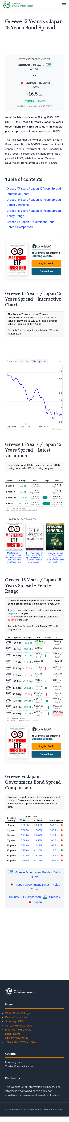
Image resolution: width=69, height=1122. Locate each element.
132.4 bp (55, 830)
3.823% (38, 855)
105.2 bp (55, 845)
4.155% (25, 850)
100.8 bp (55, 840)
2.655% (38, 840)
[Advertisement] (34, 44)
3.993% (25, 845)
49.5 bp (55, 855)
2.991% (25, 825)
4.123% (38, 860)
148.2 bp (55, 825)
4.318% (25, 855)
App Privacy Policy (16, 1037)
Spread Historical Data (18, 1025)
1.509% (38, 825)
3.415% (25, 835)
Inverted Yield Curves (18, 1029)
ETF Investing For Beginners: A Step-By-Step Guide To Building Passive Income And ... (34, 557)
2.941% (38, 845)
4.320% (38, 850)
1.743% (38, 830)
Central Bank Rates (16, 1017)
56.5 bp (55, 860)
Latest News (12, 1033)
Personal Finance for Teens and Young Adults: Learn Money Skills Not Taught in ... (55, 557)
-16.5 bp (55, 850)
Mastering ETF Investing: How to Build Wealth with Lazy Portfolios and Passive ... (14, 557)
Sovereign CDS (14, 1021)
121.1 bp (55, 835)
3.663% (25, 840)
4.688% (25, 860)
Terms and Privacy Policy (20, 1042)
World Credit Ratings (17, 1013)
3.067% (25, 830)
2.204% (38, 835)
